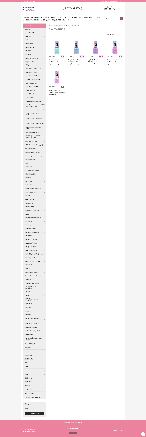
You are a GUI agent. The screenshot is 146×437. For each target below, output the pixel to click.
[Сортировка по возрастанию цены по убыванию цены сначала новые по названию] (114, 34)
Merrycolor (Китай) (31, 243)
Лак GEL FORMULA (32, 72)
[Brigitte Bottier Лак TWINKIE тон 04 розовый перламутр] (115, 46)
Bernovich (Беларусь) (31, 58)
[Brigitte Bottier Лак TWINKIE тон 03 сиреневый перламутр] (96, 46)
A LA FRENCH (29, 33)
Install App (73, 433)
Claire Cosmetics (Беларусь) (34, 145)
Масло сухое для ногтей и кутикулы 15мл (34, 136)
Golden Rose (29, 203)
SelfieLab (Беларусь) (31, 272)
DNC (26, 163)
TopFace (28, 292)
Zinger (27, 295)
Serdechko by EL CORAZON (33, 276)
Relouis (27, 268)
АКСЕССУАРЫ (28, 20)
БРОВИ (36, 20)
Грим (27, 311)
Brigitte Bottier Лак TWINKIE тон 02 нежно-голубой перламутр (75, 62)
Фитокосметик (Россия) (32, 331)
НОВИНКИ (46, 17)
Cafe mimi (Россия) (31, 141)
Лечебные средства (32, 132)
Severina (28, 279)
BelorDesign (29, 43)
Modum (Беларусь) (31, 250)
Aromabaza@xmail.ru (31, 7)
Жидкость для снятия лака (34, 65)
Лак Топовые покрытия (33, 101)
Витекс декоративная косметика (32, 319)
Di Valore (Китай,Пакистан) (33, 156)
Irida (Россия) (29, 207)
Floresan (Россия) (30, 192)
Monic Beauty (29, 334)
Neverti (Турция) (30, 258)
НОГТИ (70, 17)
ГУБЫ (65, 17)
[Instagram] (69, 428)
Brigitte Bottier (64, 25)
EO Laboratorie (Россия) (32, 170)
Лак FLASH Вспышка (33, 79)
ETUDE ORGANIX (30, 174)
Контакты (79, 422)
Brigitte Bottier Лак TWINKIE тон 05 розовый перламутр (57, 92)
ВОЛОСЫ (97, 17)
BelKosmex (28, 40)
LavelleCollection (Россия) (33, 217)
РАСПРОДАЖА (46, 20)
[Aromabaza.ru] (73, 8)
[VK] (77, 428)
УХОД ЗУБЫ (28, 389)
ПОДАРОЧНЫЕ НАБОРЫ (60, 20)
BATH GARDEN (29, 47)
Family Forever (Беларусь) (33, 188)
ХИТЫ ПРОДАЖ (36, 17)
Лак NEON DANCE (31, 83)
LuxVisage (28, 225)
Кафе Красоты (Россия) (32, 323)
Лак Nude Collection (32, 87)
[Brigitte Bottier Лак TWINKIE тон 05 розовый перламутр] (57, 76)
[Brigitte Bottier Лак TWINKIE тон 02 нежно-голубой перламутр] (76, 46)
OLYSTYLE (28, 265)
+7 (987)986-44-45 (30, 9)
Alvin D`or (28, 36)
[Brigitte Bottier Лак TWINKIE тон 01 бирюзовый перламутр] (57, 46)
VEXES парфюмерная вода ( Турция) (34, 338)
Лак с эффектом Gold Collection (33, 114)
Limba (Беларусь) (30, 228)
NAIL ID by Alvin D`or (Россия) (34, 254)
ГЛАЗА (59, 17)
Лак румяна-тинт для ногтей (35, 110)
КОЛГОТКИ (28, 355)
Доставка (67, 422)
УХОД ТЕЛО (88, 17)
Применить (34, 413)
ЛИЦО (53, 17)
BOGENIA (28, 54)
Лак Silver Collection (32, 94)
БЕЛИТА (28, 307)
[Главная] (50, 25)
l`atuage (27, 214)
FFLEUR (27, 196)
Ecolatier (28, 177)
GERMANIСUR (29, 199)
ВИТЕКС (28, 315)
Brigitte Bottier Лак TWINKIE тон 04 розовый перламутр (115, 62)
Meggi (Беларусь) (30, 247)
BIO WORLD (29, 51)
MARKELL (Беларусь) (32, 232)
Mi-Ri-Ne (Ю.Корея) (31, 239)
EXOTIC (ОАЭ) (29, 181)
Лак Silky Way (30, 90)
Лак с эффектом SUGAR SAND (33, 127)
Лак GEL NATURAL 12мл (33, 76)
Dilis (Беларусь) (30, 159)
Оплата (73, 422)
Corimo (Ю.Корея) (30, 148)
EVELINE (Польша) (31, 185)
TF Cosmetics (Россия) (32, 283)
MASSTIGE (28, 236)
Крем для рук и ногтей (33, 68)
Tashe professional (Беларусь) (31, 287)
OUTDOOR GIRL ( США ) (32, 261)
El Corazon (28, 167)
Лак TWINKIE (30, 98)
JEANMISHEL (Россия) (32, 210)
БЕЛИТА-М (28, 304)
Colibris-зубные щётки (32, 152)
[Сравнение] (105, 9)
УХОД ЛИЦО (78, 17)
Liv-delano (28, 221)
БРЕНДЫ (26, 17)
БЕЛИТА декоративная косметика (32, 299)
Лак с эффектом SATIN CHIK (35, 123)
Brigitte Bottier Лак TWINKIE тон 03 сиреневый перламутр (95, 62)
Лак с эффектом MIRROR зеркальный (34, 119)
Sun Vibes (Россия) (31, 327)
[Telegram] (73, 428)
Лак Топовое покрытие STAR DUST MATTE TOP (35, 105)
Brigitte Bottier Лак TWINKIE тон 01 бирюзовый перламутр (56, 62)
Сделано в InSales (117, 430)
